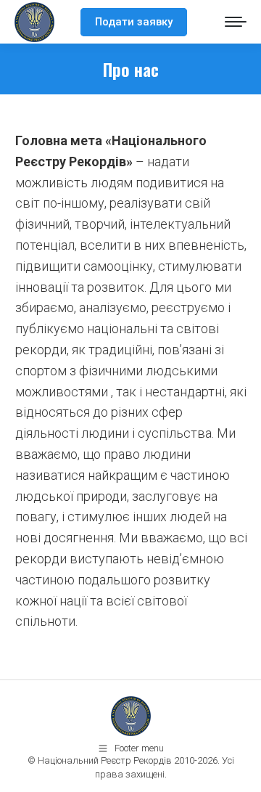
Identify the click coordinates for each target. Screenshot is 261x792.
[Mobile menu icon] (235, 22)
